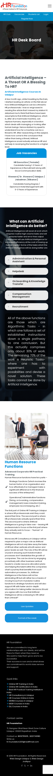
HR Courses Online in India (21, 698)
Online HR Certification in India (23, 686)
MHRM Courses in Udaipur (21, 700)
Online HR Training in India (21, 684)
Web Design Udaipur (19, 758)
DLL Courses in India (18, 706)
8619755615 (23, 736)
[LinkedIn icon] (31, 765)
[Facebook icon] (22, 765)
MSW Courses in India (19, 703)
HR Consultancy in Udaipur (21, 695)
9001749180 (35, 736)
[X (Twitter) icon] (25, 765)
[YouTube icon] (28, 765)
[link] (26, 260)
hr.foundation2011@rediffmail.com (23, 741)
